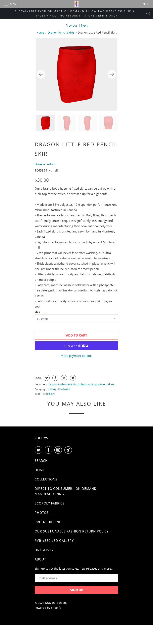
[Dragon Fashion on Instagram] (59, 450)
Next (84, 25)
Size (37, 311)
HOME (40, 470)
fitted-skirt (63, 389)
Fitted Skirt (48, 393)
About (40, 559)
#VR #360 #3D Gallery (54, 540)
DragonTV (44, 550)
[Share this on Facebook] (54, 378)
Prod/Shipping (48, 522)
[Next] (112, 74)
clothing (51, 389)
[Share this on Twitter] (46, 378)
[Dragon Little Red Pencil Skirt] (76, 74)
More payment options (76, 356)
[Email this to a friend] (72, 378)
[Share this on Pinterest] (63, 378)
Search (41, 460)
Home (40, 32)
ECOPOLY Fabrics (50, 503)
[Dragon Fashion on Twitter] (39, 450)
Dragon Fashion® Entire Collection (69, 384)
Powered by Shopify (48, 608)
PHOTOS (42, 512)
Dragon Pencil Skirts (61, 32)
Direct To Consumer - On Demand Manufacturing (66, 491)
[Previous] (41, 74)
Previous (71, 25)
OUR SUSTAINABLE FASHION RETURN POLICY (72, 531)
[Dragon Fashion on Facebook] (49, 450)
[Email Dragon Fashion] (69, 450)
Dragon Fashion (45, 164)
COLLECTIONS (46, 479)
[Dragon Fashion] (76, 4)
